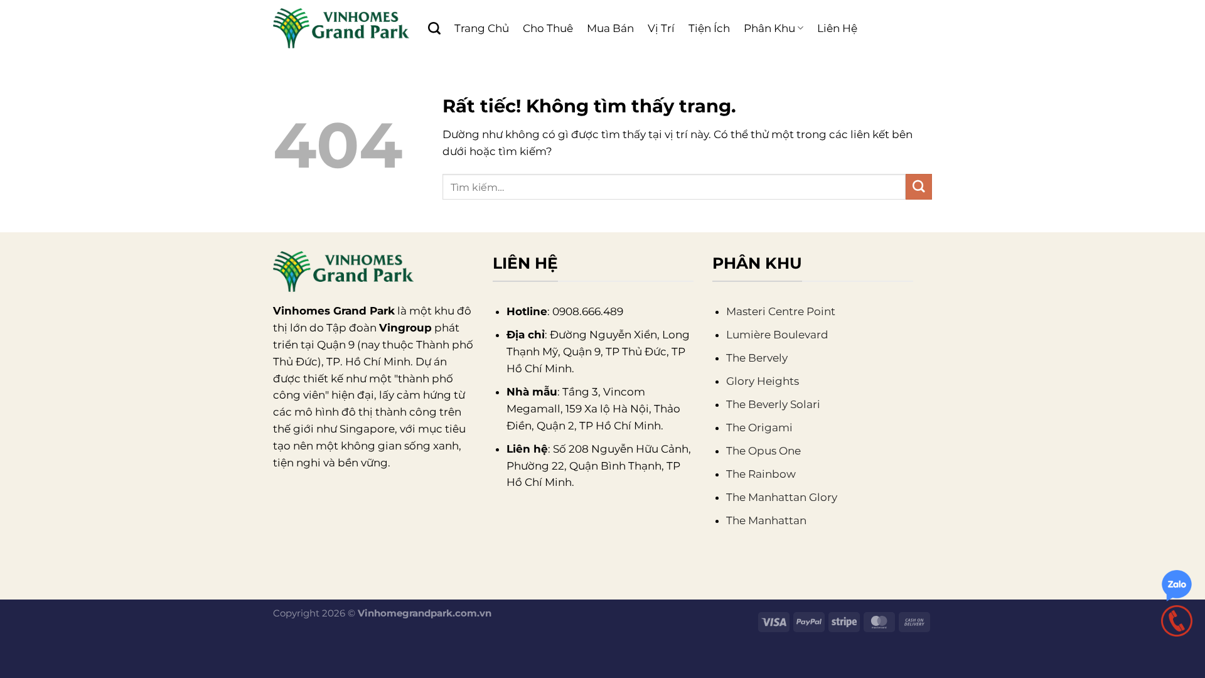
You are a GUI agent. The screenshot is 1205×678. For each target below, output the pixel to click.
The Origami (759, 427)
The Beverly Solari (773, 404)
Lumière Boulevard (777, 334)
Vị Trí (661, 28)
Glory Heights (762, 381)
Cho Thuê (548, 28)
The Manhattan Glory (781, 497)
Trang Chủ (481, 28)
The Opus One (763, 450)
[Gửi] (919, 187)
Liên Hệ (837, 28)
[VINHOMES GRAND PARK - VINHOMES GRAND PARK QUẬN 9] (341, 28)
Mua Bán (610, 28)
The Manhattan (766, 520)
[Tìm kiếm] (434, 28)
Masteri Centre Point (780, 311)
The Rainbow (761, 474)
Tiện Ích (709, 28)
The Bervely (757, 358)
